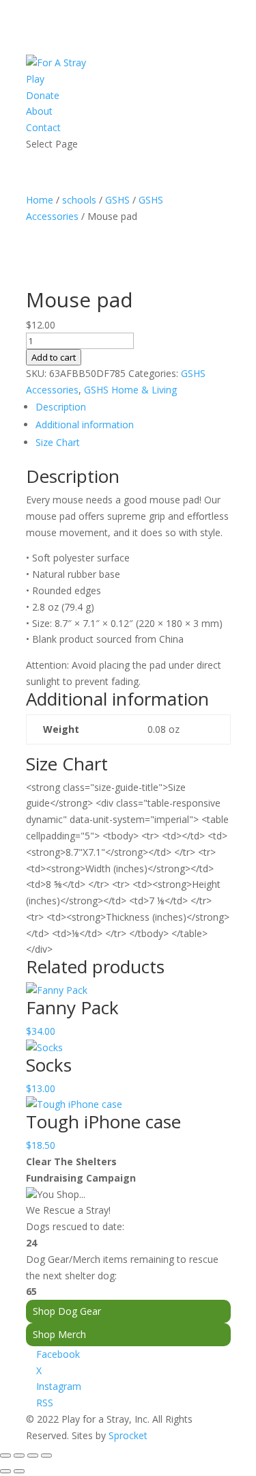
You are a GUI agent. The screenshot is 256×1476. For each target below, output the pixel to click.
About (39, 111)
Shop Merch (59, 1334)
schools (79, 199)
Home (39, 199)
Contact (43, 127)
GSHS (117, 199)
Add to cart (53, 357)
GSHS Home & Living (130, 389)
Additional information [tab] (84, 424)
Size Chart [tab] (57, 442)
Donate (42, 95)
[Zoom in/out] (5, 1455)
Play (35, 78)
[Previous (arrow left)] (5, 1471)
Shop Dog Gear (67, 1311)
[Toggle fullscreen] (19, 1455)
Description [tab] (60, 406)
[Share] (32, 1455)
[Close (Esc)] (46, 1455)
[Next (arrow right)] (19, 1471)
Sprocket (128, 1435)
